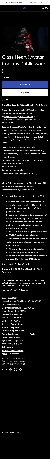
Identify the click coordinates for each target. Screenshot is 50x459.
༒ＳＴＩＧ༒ (15, 344)
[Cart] (47, 8)
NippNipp (15, 327)
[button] (4, 41)
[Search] (43, 8)
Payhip (15, 432)
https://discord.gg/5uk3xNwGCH (18, 116)
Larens (10, 347)
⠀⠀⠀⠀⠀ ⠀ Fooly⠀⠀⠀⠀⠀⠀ (32, 334)
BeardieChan (17, 324)
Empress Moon (17, 331)
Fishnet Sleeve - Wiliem (12, 350)
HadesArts (15, 337)
